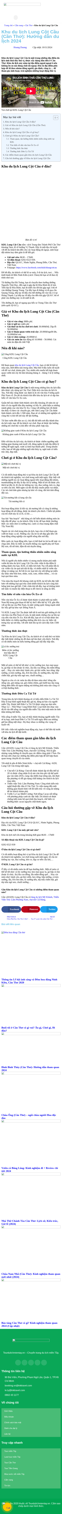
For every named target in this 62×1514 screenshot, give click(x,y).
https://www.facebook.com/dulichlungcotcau (36, 267)
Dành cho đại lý (10, 1428)
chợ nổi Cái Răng (37, 899)
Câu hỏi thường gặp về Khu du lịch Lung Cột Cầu (27, 158)
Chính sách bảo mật (12, 1422)
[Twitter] (24, 1362)
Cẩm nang (19, 25)
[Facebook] (18, 1362)
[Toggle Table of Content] (54, 117)
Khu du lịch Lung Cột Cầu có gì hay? (22, 132)
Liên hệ (7, 1434)
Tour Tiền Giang (11, 1468)
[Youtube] (31, 1362)
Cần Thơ (28, 25)
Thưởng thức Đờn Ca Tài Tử (22, 151)
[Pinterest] (44, 1362)
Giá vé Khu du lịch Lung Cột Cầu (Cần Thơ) (25, 125)
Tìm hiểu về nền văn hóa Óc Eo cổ (24, 145)
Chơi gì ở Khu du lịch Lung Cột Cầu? (22, 135)
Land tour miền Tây (12, 1457)
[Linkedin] (37, 1362)
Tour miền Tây (10, 1451)
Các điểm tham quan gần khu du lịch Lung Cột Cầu (28, 155)
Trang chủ (8, 25)
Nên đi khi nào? (12, 128)
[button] (16, 17)
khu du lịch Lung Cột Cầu (27, 365)
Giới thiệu (8, 1411)
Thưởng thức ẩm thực (19, 148)
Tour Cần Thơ (10, 1463)
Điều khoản (9, 1417)
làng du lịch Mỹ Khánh (41, 897)
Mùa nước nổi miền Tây (14, 1474)
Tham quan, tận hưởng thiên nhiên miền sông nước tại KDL (32, 140)
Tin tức (7, 1485)
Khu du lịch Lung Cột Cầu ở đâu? (20, 121)
